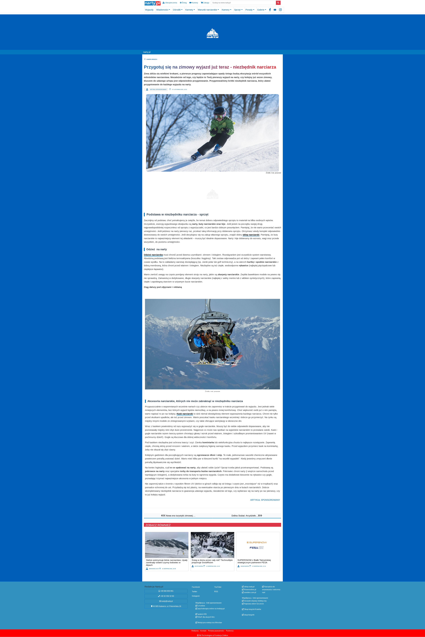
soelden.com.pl (250, 592)
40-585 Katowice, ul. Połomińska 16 (166, 606)
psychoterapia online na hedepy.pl (211, 609)
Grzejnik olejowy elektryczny (255, 601)
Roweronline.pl (250, 589)
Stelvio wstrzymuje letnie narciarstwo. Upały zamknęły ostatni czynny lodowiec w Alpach (166, 562)
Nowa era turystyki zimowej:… (180, 515)
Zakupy (206, 3)
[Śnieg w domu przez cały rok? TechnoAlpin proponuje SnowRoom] (212, 545)
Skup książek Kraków (252, 609)
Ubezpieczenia (171, 3)
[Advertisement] (212, 192)
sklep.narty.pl (249, 587)
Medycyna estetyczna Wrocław (209, 622)
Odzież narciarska (153, 254)
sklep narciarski (251, 235)
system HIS (202, 614)
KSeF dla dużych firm (205, 617)
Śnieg (184, 3)
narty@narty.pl (167, 601)
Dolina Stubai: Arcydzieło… (245, 515)
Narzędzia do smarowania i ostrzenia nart (271, 589)
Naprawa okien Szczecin (254, 604)
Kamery (194, 3)
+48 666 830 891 (166, 591)
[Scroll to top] (422, 634)
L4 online (201, 606)
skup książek (249, 615)
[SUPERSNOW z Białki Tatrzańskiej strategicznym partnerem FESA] (258, 545)
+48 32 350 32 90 (167, 596)
